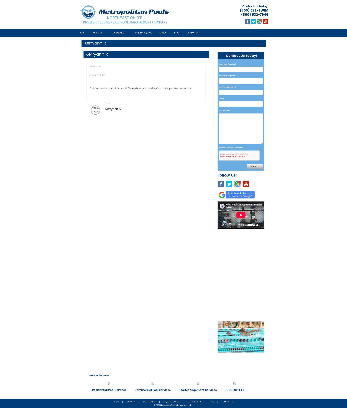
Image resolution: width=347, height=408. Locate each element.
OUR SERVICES (149, 401)
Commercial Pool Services (152, 390)
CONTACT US (227, 401)
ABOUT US (131, 401)
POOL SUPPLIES (234, 390)
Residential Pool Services (109, 390)
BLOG (211, 401)
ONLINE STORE (195, 401)
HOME (116, 401)
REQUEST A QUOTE (172, 401)
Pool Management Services (198, 390)
